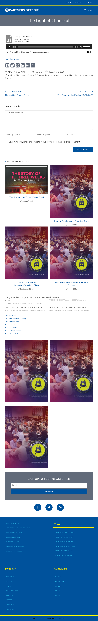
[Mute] (81, 47)
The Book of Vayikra (64, 542)
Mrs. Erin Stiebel (11, 315)
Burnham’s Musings (63, 555)
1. (27, 52)
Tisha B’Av (10, 604)
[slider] (86, 46)
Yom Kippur (11, 609)
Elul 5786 (54, 297)
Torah (57, 524)
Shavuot (9, 595)
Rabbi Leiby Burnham (13, 330)
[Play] (9, 47)
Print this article (12, 59)
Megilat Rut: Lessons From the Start (71, 221)
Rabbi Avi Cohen (11, 324)
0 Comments (37, 72)
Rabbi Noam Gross (12, 333)
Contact (79, 2)
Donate (90, 2)
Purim (8, 586)
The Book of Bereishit (65, 532)
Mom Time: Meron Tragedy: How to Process (71, 283)
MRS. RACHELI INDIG (16, 72)
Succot (9, 600)
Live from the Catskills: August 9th (23, 307)
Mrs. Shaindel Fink (12, 321)
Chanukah (20, 75)
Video (57, 591)
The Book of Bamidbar (65, 546)
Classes (30, 75)
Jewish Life (67, 75)
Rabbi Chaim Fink (11, 327)
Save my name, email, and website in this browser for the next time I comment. (44, 141)
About (68, 2)
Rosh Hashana (12, 591)
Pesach (9, 581)
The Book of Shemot (64, 537)
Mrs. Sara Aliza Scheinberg (15, 318)
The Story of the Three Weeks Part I (26, 197)
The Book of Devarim (64, 551)
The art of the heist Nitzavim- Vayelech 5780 (26, 283)
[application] (49, 46)
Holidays (56, 75)
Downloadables (43, 75)
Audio (10, 75)
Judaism (78, 75)
